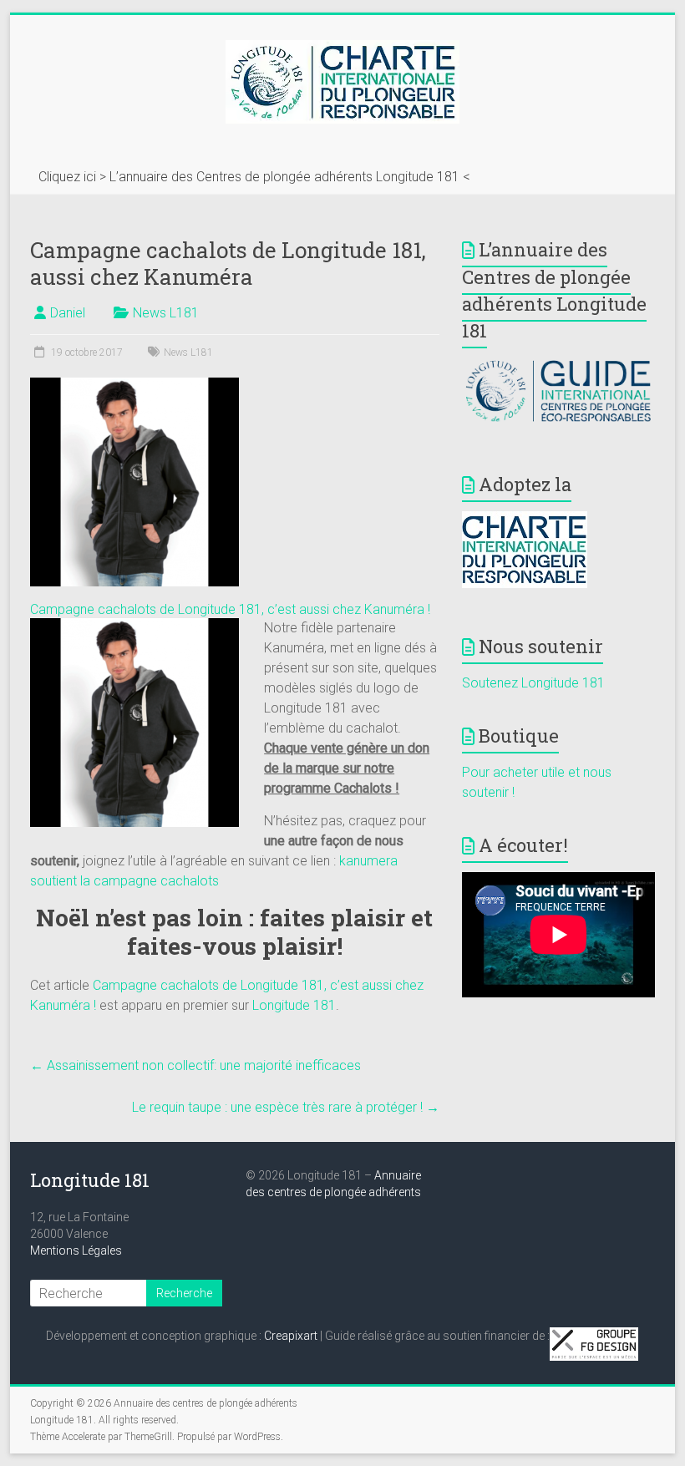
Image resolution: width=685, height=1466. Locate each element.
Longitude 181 (294, 1005)
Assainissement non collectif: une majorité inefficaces (195, 1065)
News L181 (166, 313)
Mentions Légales (76, 1250)
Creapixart (290, 1335)
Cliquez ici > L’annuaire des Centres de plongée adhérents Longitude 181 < (254, 177)
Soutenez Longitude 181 (533, 683)
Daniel (67, 313)
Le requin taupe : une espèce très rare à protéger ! (285, 1107)
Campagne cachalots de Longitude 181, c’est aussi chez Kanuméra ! (230, 609)
